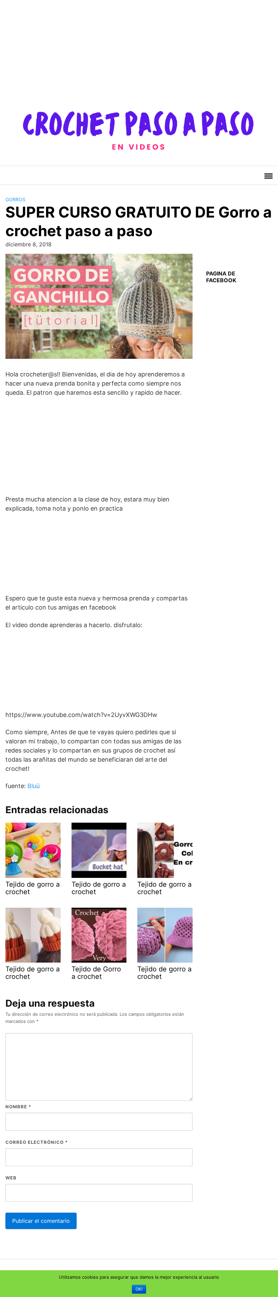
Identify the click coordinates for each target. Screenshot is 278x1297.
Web (11, 1177)
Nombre (18, 1106)
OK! (139, 1289)
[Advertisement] (136, 47)
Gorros (15, 199)
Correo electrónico (36, 1142)
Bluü (33, 785)
